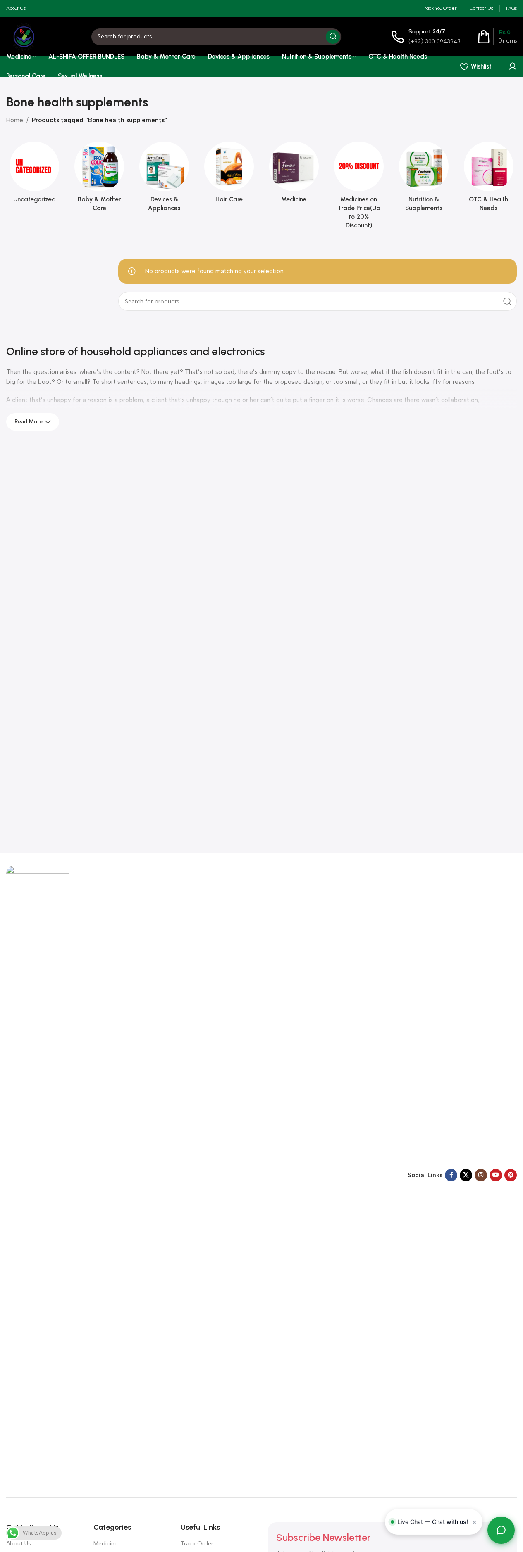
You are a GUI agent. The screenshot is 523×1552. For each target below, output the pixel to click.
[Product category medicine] (294, 175)
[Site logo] (23, 36)
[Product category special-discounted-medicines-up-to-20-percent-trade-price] (358, 188)
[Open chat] (501, 1530)
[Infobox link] (426, 36)
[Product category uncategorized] (34, 175)
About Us (18, 1543)
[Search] (333, 37)
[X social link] (466, 1175)
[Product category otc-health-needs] (488, 179)
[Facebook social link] (451, 1175)
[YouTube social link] (496, 1175)
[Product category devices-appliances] (164, 179)
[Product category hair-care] (229, 175)
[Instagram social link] (481, 1175)
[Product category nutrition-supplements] (423, 179)
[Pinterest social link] (510, 1175)
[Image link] (37, 1174)
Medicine (105, 1543)
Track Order (197, 1543)
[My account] (512, 66)
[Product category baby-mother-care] (99, 179)
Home (14, 120)
